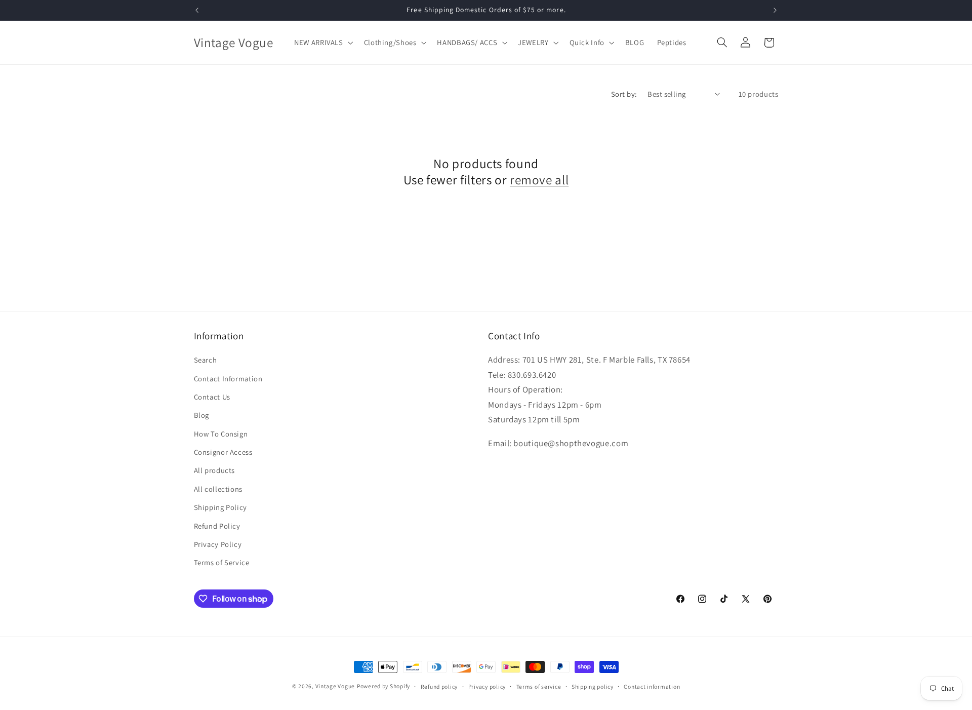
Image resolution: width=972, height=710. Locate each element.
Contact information (652, 686)
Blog (202, 415)
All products (214, 471)
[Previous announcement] (197, 10)
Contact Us (212, 397)
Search (205, 360)
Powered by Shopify (383, 686)
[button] (323, 42)
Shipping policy (593, 686)
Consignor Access (223, 452)
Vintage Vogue (335, 686)
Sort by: (624, 94)
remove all (539, 180)
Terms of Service (222, 563)
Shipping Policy (220, 507)
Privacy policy (487, 686)
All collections (218, 489)
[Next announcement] (775, 10)
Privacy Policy (218, 544)
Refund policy (439, 686)
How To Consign (221, 434)
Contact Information (228, 378)
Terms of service (538, 686)
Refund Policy (217, 526)
